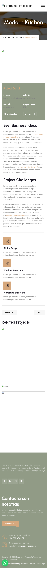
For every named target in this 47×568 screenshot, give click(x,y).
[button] (10, 523)
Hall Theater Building (19, 398)
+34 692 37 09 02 (16, 538)
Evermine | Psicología (24, 557)
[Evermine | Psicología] (17, 6)
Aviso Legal (41, 564)
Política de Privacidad (10, 564)
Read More (12, 374)
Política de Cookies (27, 564)
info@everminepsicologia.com (22, 546)
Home (7, 37)
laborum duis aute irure (15, 215)
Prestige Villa (14, 335)
